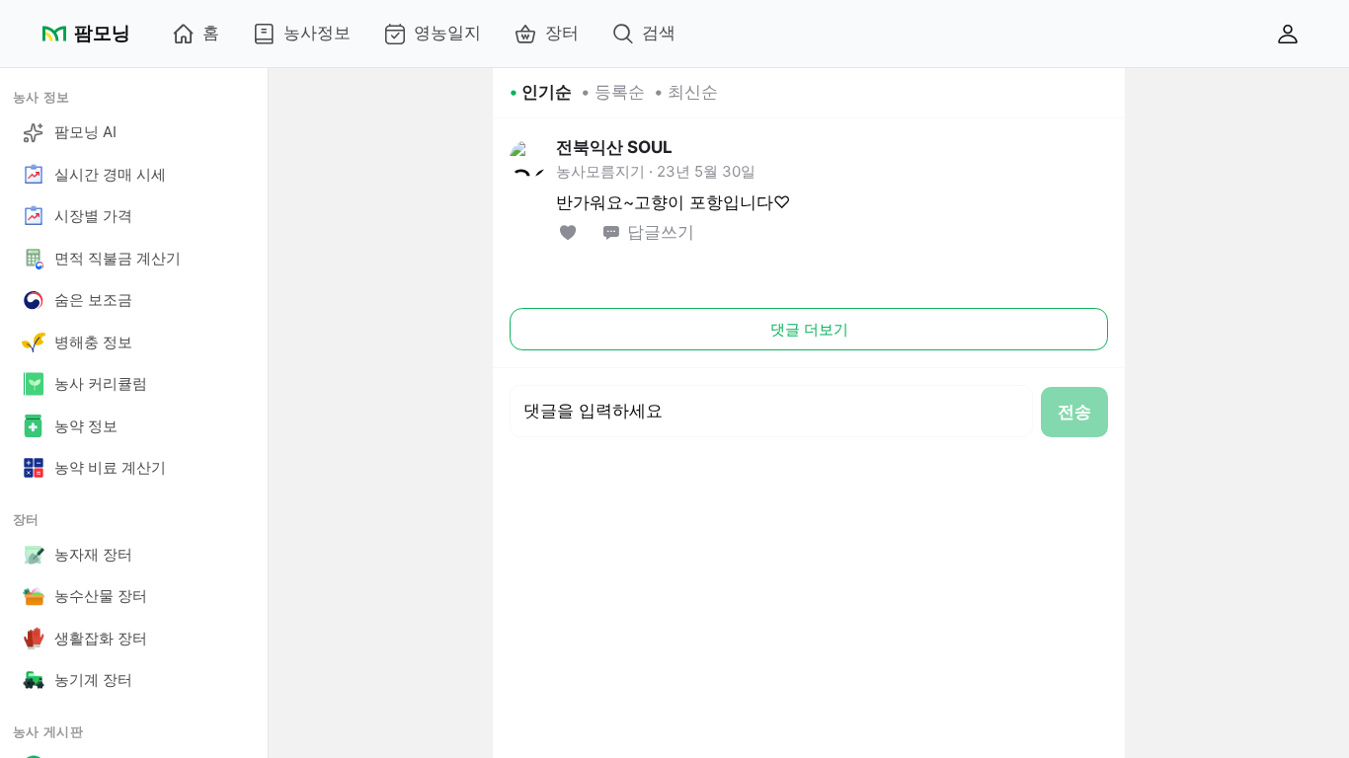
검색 (658, 32)
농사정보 (317, 32)
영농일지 (447, 32)
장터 (562, 32)
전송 (1074, 411)
